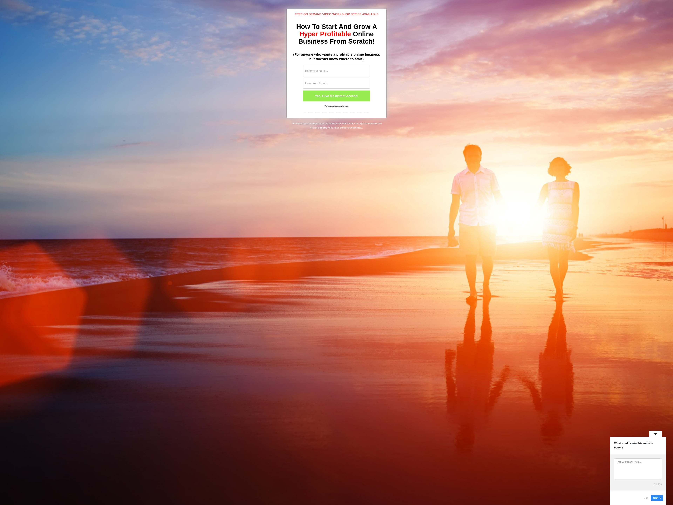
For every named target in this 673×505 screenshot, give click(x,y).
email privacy (343, 106)
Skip (646, 497)
